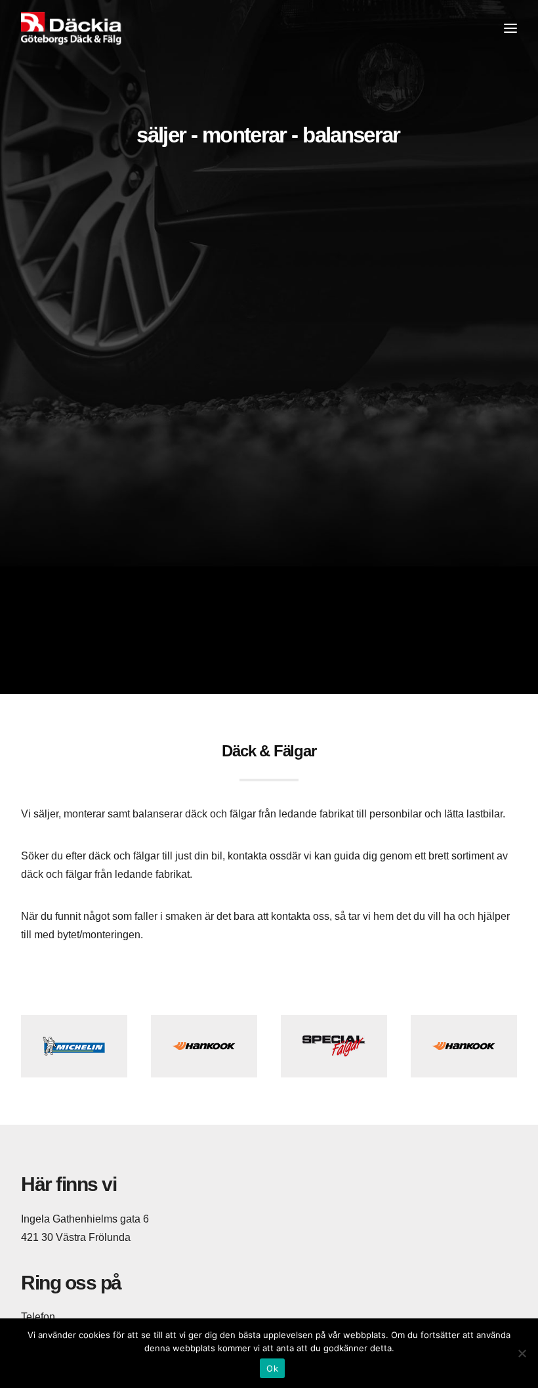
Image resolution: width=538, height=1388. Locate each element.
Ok (272, 1368)
